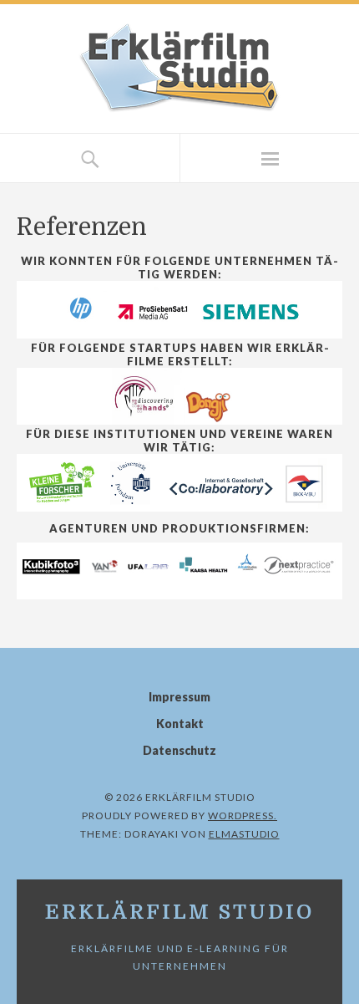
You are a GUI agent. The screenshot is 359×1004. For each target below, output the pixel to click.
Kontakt (180, 723)
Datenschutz (179, 750)
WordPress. (242, 815)
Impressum (179, 697)
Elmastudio (244, 834)
